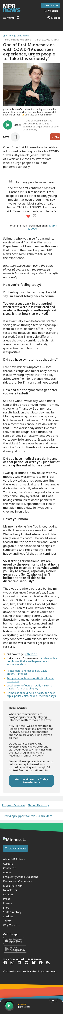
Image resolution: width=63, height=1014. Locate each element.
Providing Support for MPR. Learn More (27, 816)
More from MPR (13, 885)
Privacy (7, 903)
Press (6, 898)
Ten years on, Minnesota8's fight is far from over (30, 679)
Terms (7, 920)
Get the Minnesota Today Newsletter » (31, 780)
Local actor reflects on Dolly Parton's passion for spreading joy (29, 687)
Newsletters (11, 890)
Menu (10, 17)
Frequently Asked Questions (20, 876)
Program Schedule (13, 805)
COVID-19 (31, 654)
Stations (8, 916)
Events (7, 872)
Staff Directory (12, 912)
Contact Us (9, 868)
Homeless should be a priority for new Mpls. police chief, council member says (31, 694)
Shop (6, 907)
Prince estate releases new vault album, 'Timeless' (27, 672)
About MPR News (14, 859)
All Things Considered (17, 35)
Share (55, 136)
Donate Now (50, 5)
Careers (8, 863)
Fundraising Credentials (17, 881)
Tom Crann (9, 39)
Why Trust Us (11, 925)
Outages (8, 894)
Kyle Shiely (25, 39)
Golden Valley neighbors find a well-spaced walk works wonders (32, 661)
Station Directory (38, 805)
